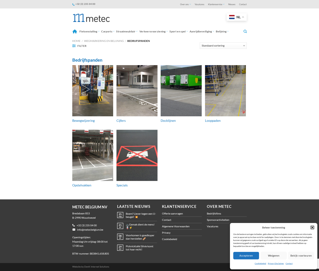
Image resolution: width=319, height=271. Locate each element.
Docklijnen (168, 120)
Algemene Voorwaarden (176, 226)
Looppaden (213, 120)
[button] (312, 227)
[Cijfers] (137, 90)
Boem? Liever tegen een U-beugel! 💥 (141, 215)
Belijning (221, 31)
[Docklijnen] (181, 90)
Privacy (166, 232)
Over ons (184, 4)
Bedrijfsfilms (214, 213)
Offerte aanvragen (172, 213)
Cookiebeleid (260, 263)
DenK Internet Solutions (96, 266)
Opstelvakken (81, 185)
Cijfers (121, 120)
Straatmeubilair (125, 31)
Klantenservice (215, 4)
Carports (106, 31)
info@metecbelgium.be (90, 229)
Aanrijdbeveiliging (201, 31)
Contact (289, 263)
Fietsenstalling (88, 31)
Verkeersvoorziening (152, 31)
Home (75, 31)
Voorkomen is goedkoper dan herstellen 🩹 (140, 237)
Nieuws (231, 4)
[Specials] (137, 155)
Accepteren (246, 255)
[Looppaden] (225, 90)
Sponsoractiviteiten (218, 219)
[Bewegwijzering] (92, 90)
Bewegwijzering (83, 120)
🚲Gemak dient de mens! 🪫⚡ (140, 226)
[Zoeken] (245, 31)
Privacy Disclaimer (276, 263)
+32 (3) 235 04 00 (87, 225)
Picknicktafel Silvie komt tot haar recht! (139, 248)
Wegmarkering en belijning (104, 40)
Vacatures (199, 4)
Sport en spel (177, 31)
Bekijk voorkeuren (301, 255)
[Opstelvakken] (92, 155)
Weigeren (273, 255)
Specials (122, 185)
